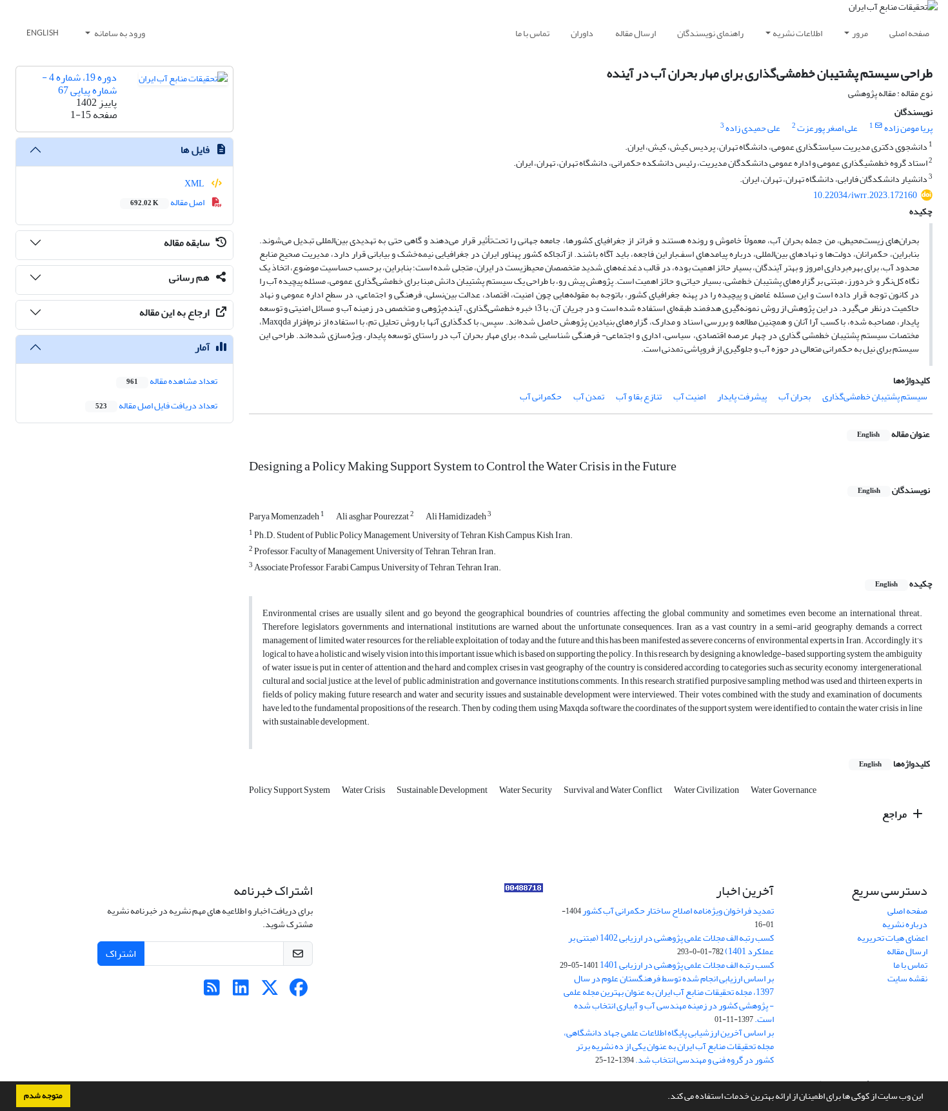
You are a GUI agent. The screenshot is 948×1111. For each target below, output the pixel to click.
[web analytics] (523, 890)
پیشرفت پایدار (742, 396)
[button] (664, 1097)
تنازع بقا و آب (639, 396)
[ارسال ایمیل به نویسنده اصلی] (878, 125)
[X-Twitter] (270, 991)
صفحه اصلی (909, 33)
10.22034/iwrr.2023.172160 (865, 195)
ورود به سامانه (119, 33)
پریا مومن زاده (908, 128)
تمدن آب (588, 396)
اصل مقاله (168, 202)
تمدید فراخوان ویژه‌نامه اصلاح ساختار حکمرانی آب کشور (678, 910)
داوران (582, 33)
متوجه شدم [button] (43, 1095)
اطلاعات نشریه (797, 33)
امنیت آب (689, 396)
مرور (860, 33)
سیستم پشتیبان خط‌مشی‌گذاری (874, 396)
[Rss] (212, 991)
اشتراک (121, 953)
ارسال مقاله (635, 33)
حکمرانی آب (541, 396)
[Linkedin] (241, 991)
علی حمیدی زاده (753, 128)
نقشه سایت (907, 978)
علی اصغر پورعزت (827, 128)
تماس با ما (532, 33)
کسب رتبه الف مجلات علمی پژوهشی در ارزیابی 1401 (687, 965)
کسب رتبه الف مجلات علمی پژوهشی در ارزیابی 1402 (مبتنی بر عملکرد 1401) (671, 944)
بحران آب (794, 396)
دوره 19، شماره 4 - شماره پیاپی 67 (79, 83)
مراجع (895, 814)
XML (195, 183)
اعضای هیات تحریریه (892, 937)
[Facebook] (299, 991)
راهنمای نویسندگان (710, 33)
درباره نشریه (904, 924)
